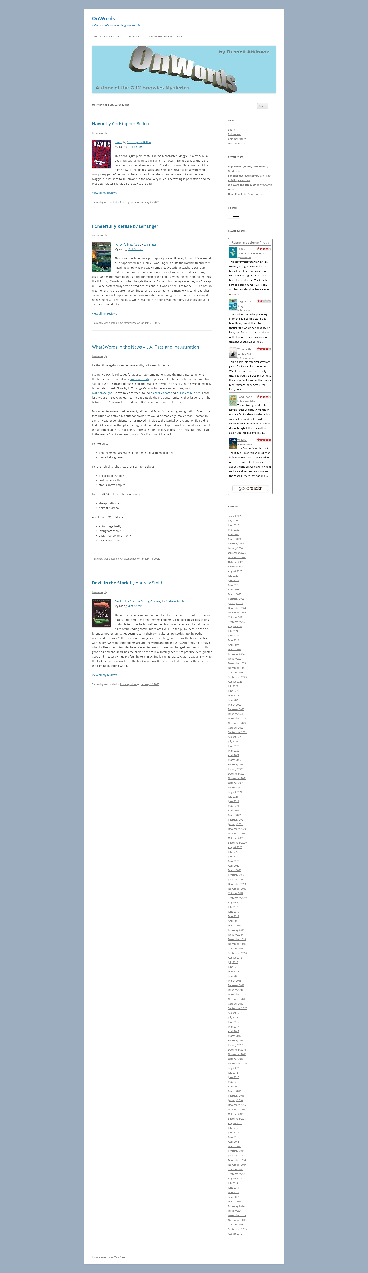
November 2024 (237, 612)
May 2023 (233, 695)
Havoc (118, 142)
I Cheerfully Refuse (127, 244)
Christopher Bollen (139, 142)
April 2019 (233, 921)
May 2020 (233, 861)
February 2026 (236, 543)
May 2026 (233, 529)
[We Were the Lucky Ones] (233, 357)
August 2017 (235, 1013)
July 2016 (233, 1072)
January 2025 (235, 603)
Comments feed (237, 139)
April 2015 (233, 1141)
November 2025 (237, 557)
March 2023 (234, 704)
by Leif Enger (125, 226)
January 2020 (235, 879)
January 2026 (235, 548)
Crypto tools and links (106, 36)
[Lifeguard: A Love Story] (233, 309)
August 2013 (235, 1233)
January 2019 (235, 934)
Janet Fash (245, 310)
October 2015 (235, 1114)
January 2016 (235, 1100)
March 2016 (234, 1091)
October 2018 (235, 948)
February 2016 (236, 1095)
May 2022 (233, 750)
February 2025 (236, 598)
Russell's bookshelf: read (250, 242)
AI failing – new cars (239, 180)
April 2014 (233, 1197)
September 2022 (237, 732)
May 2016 (233, 1082)
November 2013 (237, 1220)
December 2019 (237, 884)
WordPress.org (236, 143)
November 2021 (237, 778)
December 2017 (237, 994)
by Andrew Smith (127, 583)
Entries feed (235, 134)
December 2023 (237, 663)
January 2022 (235, 769)
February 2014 (236, 1206)
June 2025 (233, 580)
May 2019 (233, 916)
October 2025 (235, 562)
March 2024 (234, 649)
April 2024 (233, 644)
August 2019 (235, 902)
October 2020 (235, 838)
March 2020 (234, 870)
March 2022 (234, 759)
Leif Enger (150, 244)
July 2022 (233, 741)
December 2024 (237, 608)
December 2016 (237, 1049)
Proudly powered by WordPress (108, 1256)
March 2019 (234, 925)
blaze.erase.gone (103, 393)
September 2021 (237, 787)
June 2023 (233, 690)
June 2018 (233, 967)
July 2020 (233, 852)
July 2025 (233, 575)
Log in (231, 129)
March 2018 (234, 980)
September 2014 (237, 1174)
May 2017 (233, 1026)
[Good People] (233, 405)
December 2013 (237, 1215)
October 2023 (235, 672)
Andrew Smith (175, 601)
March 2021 (234, 815)
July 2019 (233, 907)
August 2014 (235, 1178)
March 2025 (234, 594)
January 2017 (235, 1045)
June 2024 (233, 635)
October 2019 (235, 893)
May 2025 (233, 585)
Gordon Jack (245, 257)
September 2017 (237, 1008)
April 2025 (233, 589)
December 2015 (237, 1105)
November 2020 (237, 833)
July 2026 (233, 520)
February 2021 (236, 819)
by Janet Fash (249, 175)
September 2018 (237, 953)
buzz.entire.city (139, 379)
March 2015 (234, 1146)
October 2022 (235, 727)
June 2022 (233, 746)
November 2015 (237, 1109)
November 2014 (237, 1164)
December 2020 (237, 829)
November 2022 (237, 723)
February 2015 (236, 1151)
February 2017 (236, 1040)
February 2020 (236, 875)
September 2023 (237, 677)
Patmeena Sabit (247, 401)
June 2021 (233, 801)
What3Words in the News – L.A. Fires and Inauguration (145, 347)
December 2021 (237, 773)
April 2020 (233, 865)
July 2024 (233, 631)
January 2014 (235, 1210)
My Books (135, 36)
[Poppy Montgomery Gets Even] (233, 257)
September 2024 (237, 621)
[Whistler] (233, 448)
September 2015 (237, 1118)
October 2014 (235, 1169)
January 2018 (235, 990)
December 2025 (237, 552)
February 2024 (236, 654)
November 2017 (237, 999)
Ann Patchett (246, 444)
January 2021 (235, 824)
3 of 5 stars (135, 249)
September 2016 (237, 1063)
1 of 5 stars (135, 147)
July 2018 (233, 962)
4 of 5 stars (135, 606)
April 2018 (233, 976)
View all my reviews (104, 193)
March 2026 (234, 539)
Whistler (242, 440)
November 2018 (237, 944)
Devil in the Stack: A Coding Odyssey (138, 601)
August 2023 (235, 681)
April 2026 (233, 534)
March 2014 (234, 1201)
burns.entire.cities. (189, 393)
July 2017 (233, 1017)
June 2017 (233, 1022)
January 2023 (235, 713)
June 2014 (233, 1187)
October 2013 (235, 1224)
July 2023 (233, 686)
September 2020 (237, 842)
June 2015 (233, 1132)
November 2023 (237, 667)
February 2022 (236, 764)
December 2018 (237, 939)
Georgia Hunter (247, 357)
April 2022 (233, 755)
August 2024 (235, 626)
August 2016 (235, 1068)
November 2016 (237, 1054)
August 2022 (235, 736)
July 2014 (233, 1183)
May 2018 (233, 971)
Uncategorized (128, 202)
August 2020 (235, 847)
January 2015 (235, 1155)
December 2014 (237, 1160)
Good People (244, 397)
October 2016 (235, 1059)
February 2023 (236, 709)
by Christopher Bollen (120, 123)
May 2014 (233, 1192)
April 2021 (233, 810)
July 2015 (233, 1128)
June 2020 (233, 856)
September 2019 (237, 898)
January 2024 (235, 658)
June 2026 (233, 525)
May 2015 (233, 1137)
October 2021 (235, 783)
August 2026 (235, 516)
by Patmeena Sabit (246, 194)
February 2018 (236, 985)
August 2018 (235, 957)
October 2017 (235, 1003)
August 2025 (235, 571)
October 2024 (235, 617)
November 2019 (237, 888)
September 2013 (237, 1229)
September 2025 (237, 566)
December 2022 (237, 718)
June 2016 (233, 1077)
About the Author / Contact (167, 36)
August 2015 (235, 1123)
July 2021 (233, 796)
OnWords (103, 18)
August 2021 (235, 792)
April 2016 (233, 1086)
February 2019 (236, 930)
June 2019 (233, 911)
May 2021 (233, 806)
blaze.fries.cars (160, 393)
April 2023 (233, 700)
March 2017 (234, 1036)
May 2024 (233, 640)
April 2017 (233, 1031)
